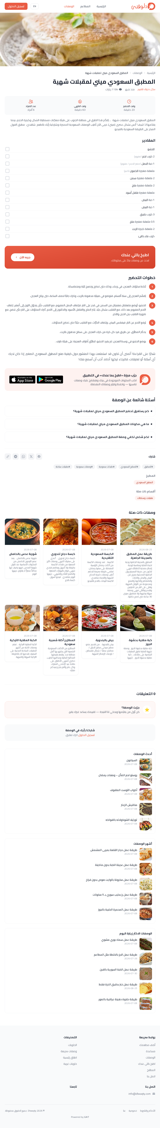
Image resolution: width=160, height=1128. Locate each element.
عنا (124, 1110)
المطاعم (85, 6)
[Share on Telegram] (15, 456)
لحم (144, 156)
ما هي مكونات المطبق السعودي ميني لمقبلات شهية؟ (113, 424)
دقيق (143, 214)
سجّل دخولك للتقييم (146, 89)
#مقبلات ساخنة (63, 466)
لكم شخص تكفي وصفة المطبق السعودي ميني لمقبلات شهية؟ (107, 437)
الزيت (135, 228)
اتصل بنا (151, 1076)
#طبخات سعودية (107, 466)
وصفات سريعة (69, 1051)
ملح (134, 185)
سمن (133, 178)
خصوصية (133, 1110)
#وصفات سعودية (84, 466)
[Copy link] (8, 456)
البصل (144, 163)
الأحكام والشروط (147, 1110)
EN (34, 6)
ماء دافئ (143, 236)
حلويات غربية (70, 1063)
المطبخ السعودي (144, 482)
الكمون (134, 170)
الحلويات (72, 1044)
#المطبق (148, 466)
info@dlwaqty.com (140, 1094)
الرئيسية (101, 6)
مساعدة (150, 1051)
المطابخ (151, 1070)
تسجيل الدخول (16, 6)
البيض (145, 199)
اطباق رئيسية (70, 1057)
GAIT (86, 1117)
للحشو (151, 149)
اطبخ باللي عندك (146, 1063)
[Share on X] (31, 456)
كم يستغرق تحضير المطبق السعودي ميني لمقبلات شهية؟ (111, 411)
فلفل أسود (132, 192)
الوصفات (69, 6)
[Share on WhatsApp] (23, 456)
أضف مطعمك (147, 1044)
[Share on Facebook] (39, 456)
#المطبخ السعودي (129, 466)
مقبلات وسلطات (145, 498)
